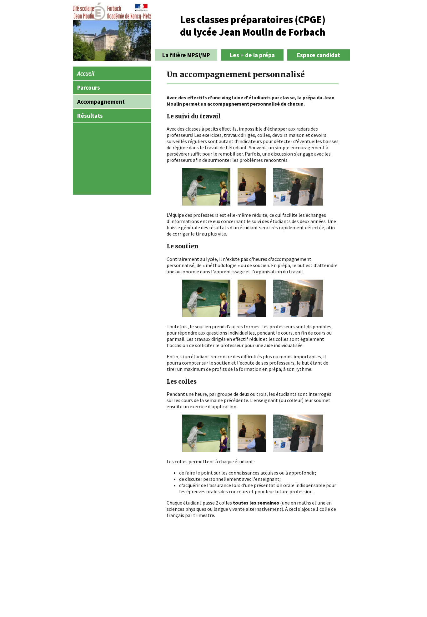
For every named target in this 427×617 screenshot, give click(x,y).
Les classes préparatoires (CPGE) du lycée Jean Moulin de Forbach (252, 25)
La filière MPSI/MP (186, 55)
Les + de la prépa (252, 55)
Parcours (88, 87)
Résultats (90, 115)
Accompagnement (101, 101)
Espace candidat (318, 55)
